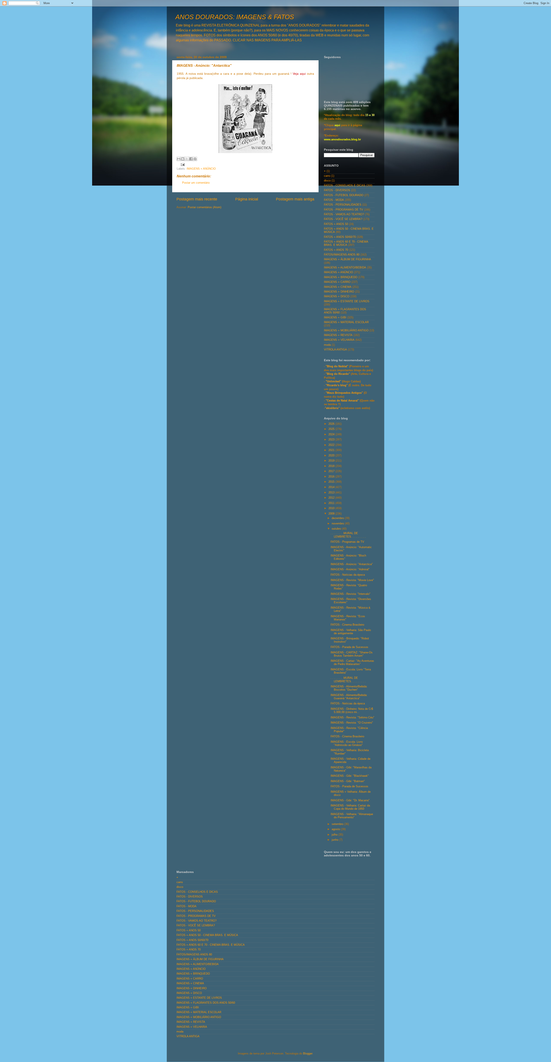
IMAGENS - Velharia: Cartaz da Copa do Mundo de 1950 (350, 807)
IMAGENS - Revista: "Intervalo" (350, 593)
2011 (331, 503)
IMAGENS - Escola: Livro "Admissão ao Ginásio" (347, 743)
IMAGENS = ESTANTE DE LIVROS (346, 301)
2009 (331, 513)
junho (335, 839)
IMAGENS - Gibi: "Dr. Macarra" (350, 800)
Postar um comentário (196, 182)
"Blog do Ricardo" (338, 373)
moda (327, 344)
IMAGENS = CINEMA (337, 286)
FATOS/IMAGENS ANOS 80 (341, 254)
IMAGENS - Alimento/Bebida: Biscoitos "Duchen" (349, 688)
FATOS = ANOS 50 (336, 224)
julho (335, 834)
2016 (331, 476)
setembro (338, 824)
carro (327, 175)
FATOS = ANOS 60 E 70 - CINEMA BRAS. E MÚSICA (346, 243)
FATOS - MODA (334, 200)
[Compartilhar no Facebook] (191, 159)
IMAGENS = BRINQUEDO (340, 277)
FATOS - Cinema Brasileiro (347, 624)
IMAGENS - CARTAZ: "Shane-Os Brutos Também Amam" (352, 654)
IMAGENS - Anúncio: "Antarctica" (352, 564)
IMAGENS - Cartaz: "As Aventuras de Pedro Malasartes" (352, 662)
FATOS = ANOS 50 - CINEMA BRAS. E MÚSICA (207, 935)
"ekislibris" (332, 408)
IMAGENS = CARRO (337, 282)
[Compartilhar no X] (187, 159)
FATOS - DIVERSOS (337, 190)
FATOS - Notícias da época (348, 574)
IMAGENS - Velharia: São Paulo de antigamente (351, 632)
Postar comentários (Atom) (204, 207)
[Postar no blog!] (183, 159)
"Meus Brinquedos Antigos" (345, 392)
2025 (331, 429)
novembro (338, 523)
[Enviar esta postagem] (182, 164)
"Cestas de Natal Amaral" (343, 400)
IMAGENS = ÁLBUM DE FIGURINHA (347, 259)
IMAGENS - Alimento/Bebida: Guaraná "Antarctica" (349, 697)
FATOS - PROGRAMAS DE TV (343, 209)
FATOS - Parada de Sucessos (349, 647)
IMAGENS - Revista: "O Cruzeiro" (352, 722)
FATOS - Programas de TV (347, 541)
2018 (331, 466)
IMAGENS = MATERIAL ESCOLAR (346, 322)
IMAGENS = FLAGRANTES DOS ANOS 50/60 (205, 1002)
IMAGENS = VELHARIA (339, 339)
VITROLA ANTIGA (335, 349)
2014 (331, 487)
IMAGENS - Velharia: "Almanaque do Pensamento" (352, 816)
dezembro (338, 518)
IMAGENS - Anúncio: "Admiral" (350, 569)
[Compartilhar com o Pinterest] (195, 159)
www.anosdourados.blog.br (342, 139)
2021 (331, 450)
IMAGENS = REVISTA (338, 335)
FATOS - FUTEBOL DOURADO (343, 195)
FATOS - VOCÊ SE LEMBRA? (343, 219)
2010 (331, 508)
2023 (331, 439)
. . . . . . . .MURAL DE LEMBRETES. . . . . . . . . (348, 535)
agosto (336, 829)
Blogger (307, 1053)
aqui (337, 125)
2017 (331, 471)
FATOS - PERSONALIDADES (342, 204)
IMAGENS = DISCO (336, 296)
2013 (331, 492)
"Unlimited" (333, 381)
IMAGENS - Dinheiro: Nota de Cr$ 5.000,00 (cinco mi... (352, 710)
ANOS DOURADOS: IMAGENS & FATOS (234, 16)
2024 (331, 434)
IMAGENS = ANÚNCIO (201, 168)
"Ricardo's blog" (337, 385)
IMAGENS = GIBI (335, 317)
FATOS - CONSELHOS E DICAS (344, 185)
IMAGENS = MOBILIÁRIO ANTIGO (346, 330)
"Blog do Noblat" (337, 366)
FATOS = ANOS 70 (336, 249)
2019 (331, 460)
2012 (331, 497)
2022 (331, 445)
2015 (331, 481)
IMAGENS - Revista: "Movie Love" (352, 580)
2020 (331, 455)
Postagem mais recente (196, 199)
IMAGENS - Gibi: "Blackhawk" (350, 775)
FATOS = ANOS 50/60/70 (340, 237)
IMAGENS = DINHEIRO (339, 291)
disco (327, 180)
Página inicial (246, 199)
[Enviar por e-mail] (178, 159)
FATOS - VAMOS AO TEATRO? (344, 214)
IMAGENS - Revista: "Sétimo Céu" (352, 717)
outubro (337, 528)
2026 (331, 423)
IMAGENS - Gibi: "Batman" (348, 781)
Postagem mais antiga (295, 199)
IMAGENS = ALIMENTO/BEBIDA (345, 267)
